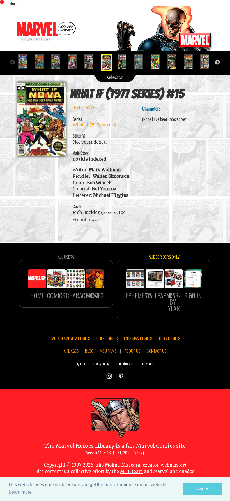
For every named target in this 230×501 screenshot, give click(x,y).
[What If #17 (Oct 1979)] (141, 61)
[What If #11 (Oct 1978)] (41, 61)
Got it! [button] (202, 489)
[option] (25, 61)
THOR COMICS (169, 338)
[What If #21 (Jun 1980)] (207, 61)
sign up (80, 363)
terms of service (124, 363)
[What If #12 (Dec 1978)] (58, 61)
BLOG (89, 351)
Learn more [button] (20, 492)
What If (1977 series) (94, 125)
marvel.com (147, 363)
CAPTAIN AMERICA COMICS (70, 338)
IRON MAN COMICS (138, 338)
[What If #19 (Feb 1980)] (174, 61)
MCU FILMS (108, 351)
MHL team (131, 471)
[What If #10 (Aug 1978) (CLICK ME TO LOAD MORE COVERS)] (25, 61)
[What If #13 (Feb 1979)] (74, 61)
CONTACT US (156, 351)
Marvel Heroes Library (85, 446)
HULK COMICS (107, 338)
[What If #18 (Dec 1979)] (157, 61)
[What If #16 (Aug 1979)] (124, 61)
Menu (13, 3)
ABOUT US (132, 351)
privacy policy (101, 363)
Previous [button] (12, 62)
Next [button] (217, 62)
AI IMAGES (71, 351)
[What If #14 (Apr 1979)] (91, 61)
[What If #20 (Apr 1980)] (190, 61)
